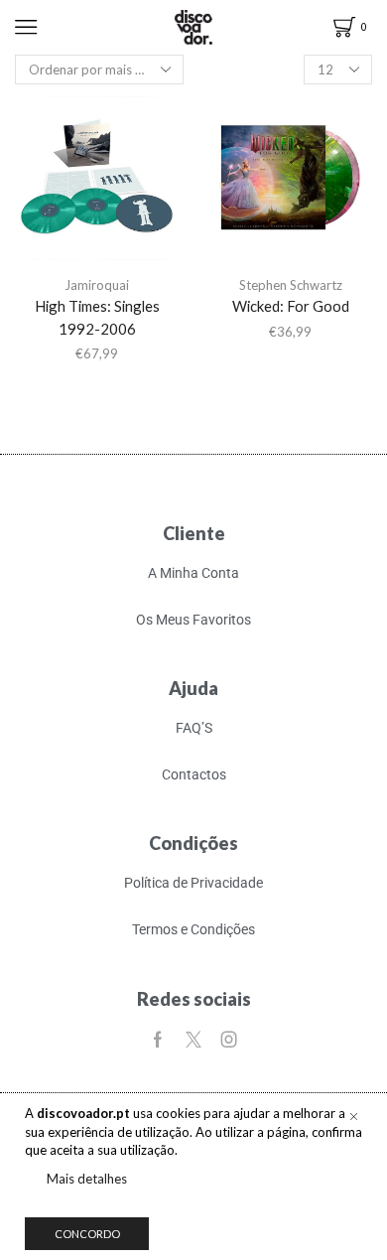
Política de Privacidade (193, 883)
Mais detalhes (87, 1179)
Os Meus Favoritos (193, 620)
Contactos (194, 774)
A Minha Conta (193, 573)
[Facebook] (158, 1040)
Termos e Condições (193, 929)
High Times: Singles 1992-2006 (97, 317)
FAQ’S (194, 728)
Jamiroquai (96, 285)
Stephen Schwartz (290, 285)
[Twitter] (193, 1040)
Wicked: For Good (290, 306)
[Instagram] (229, 1040)
